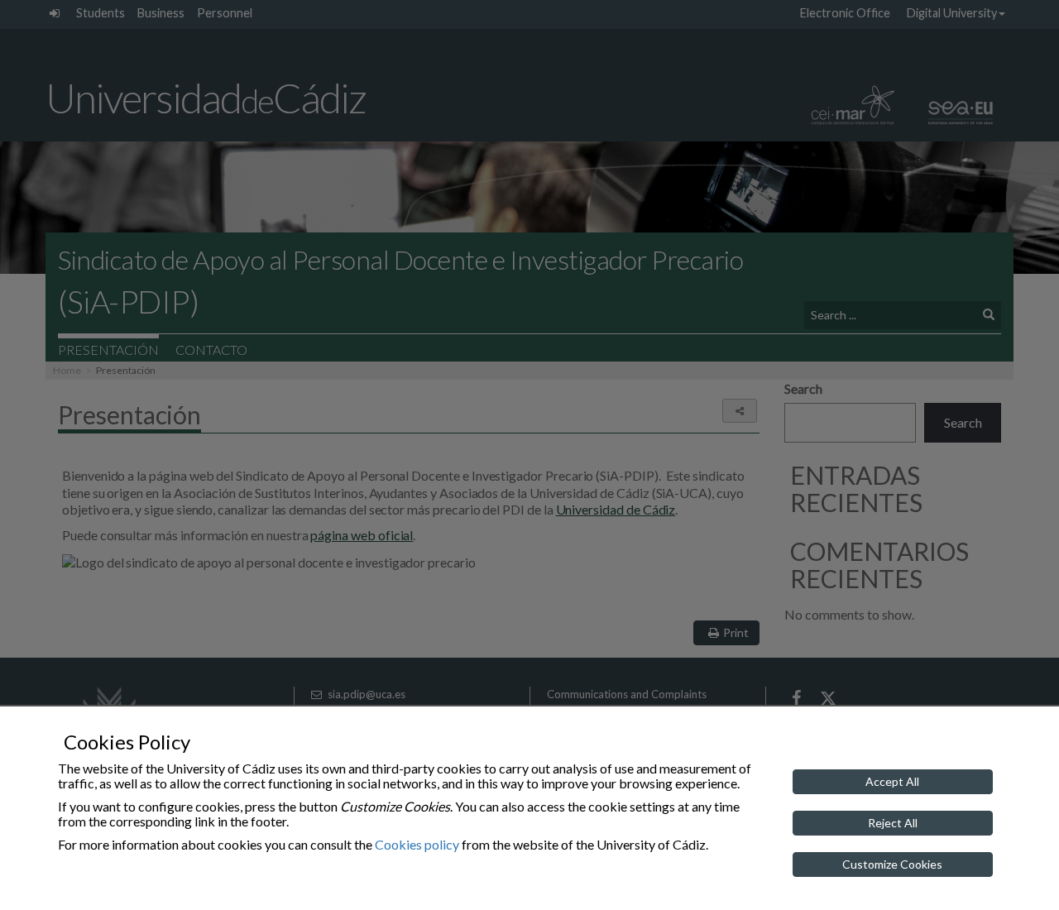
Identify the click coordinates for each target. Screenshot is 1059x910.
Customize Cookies (892, 864)
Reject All (893, 823)
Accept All (892, 781)
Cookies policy (417, 844)
